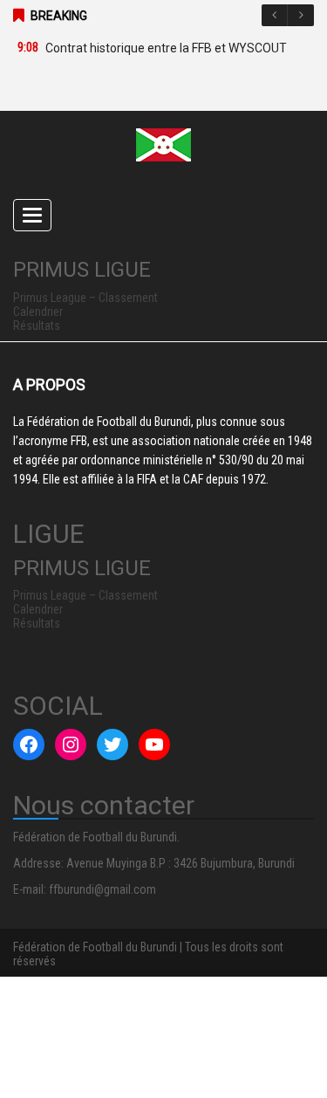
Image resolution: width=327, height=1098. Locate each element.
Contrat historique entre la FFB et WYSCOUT (166, 48)
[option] (154, 48)
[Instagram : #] (70, 744)
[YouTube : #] (154, 744)
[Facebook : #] (28, 744)
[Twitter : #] (112, 744)
